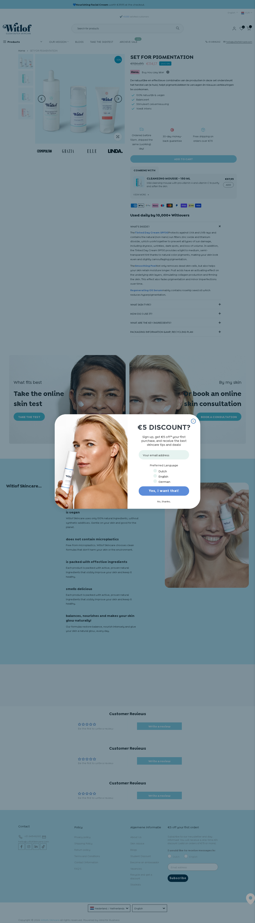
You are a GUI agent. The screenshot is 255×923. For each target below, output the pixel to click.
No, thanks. (164, 501)
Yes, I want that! (164, 491)
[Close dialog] (193, 421)
